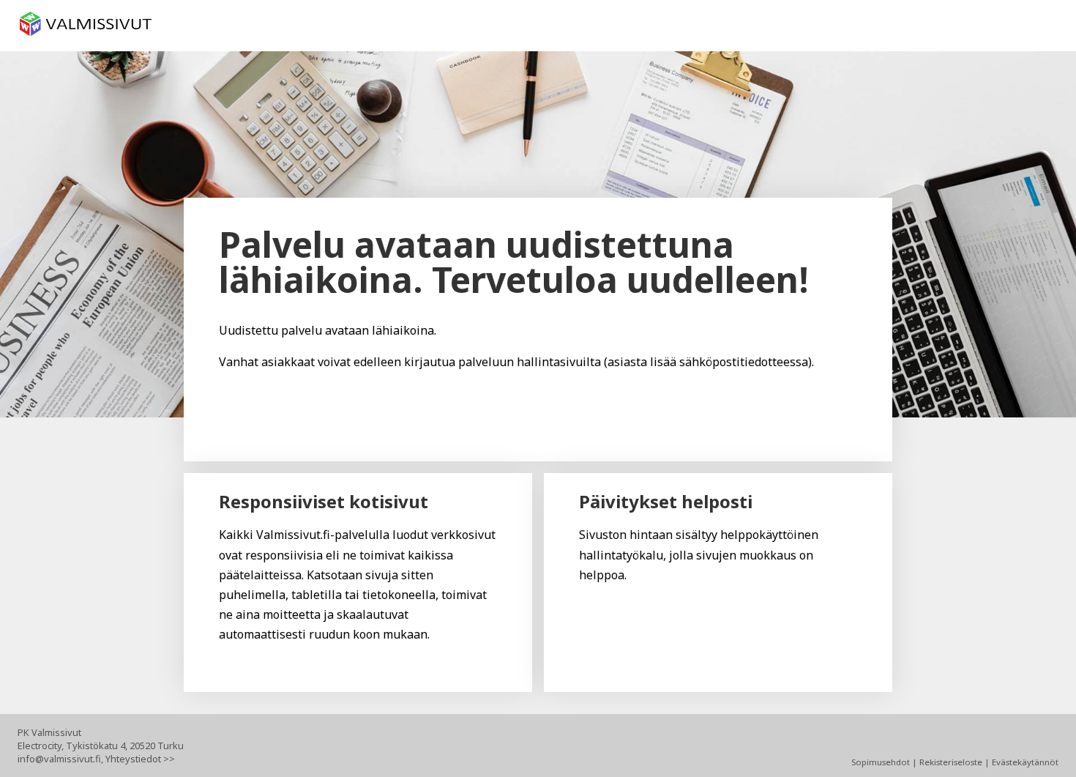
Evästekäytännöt (1025, 761)
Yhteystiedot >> (140, 758)
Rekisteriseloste (950, 761)
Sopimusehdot (880, 761)
